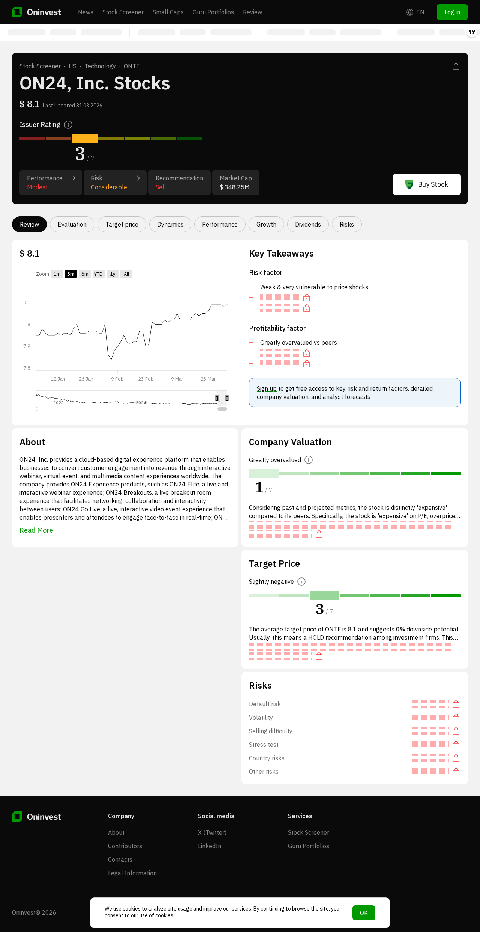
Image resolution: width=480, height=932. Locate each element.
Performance (220, 224)
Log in (452, 12)
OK (364, 913)
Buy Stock (433, 184)
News (85, 12)
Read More (36, 530)
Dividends (308, 224)
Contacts (120, 859)
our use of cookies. (152, 915)
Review (252, 12)
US (72, 66)
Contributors (125, 846)
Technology (100, 66)
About (116, 832)
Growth (266, 224)
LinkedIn (209, 846)
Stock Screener (123, 12)
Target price (121, 224)
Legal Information (132, 873)
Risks (347, 224)
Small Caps (168, 12)
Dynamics (170, 224)
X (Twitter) (212, 832)
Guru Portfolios (213, 12)
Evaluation (72, 224)
